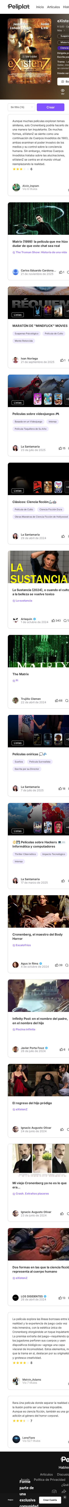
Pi (16, 680)
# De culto (42, 1086)
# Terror (59, 573)
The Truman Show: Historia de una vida (41, 252)
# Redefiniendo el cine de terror (32, 573)
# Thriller (17, 1086)
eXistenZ (21, 1109)
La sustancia (23, 600)
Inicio (40, 7)
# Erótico (18, 1002)
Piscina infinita (25, 1029)
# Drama (58, 1166)
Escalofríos (23, 945)
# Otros (29, 1086)
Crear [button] (51, 107)
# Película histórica (24, 1166)
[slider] (21, 169)
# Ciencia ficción (35, 1002)
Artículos (53, 7)
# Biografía (44, 1166)
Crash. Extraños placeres (32, 1193)
